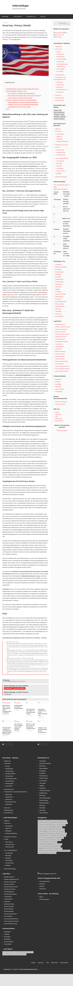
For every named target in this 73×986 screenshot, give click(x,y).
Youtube (40, 852)
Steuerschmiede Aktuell (61, 361)
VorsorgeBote (58, 391)
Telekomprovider (60, 155)
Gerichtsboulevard (60, 339)
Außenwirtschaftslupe (61, 267)
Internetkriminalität (61, 59)
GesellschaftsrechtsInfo (61, 341)
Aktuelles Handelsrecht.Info (62, 327)
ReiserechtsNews (60, 356)
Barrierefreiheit (59, 420)
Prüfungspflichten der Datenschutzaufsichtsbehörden (23, 102)
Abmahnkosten (42, 820)
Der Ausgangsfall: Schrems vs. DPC (16, 91)
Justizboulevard (59, 346)
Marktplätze (59, 139)
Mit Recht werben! (44, 899)
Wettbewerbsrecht (64, 850)
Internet (59, 827)
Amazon (56, 110)
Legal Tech (59, 136)
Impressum (58, 414)
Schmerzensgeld (42, 840)
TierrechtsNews (59, 363)
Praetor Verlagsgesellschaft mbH (28, 969)
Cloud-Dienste (60, 150)
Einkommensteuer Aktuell (62, 334)
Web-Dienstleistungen (61, 176)
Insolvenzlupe (59, 284)
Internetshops (60, 134)
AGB (56, 416)
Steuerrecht (58, 95)
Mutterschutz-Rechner (61, 401)
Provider (57, 147)
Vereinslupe (58, 314)
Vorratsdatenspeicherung (45, 850)
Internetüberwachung (62, 64)
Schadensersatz (59, 837)
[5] (25, 251)
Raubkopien (63, 835)
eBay (60, 110)
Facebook (56, 114)
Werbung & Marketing (62, 141)
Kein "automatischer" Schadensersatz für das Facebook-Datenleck (18, 727)
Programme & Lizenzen (61, 144)
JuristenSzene (59, 344)
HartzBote (58, 381)
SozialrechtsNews (60, 359)
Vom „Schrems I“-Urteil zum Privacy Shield (20, 98)
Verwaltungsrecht (59, 98)
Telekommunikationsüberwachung (47, 844)
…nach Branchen (17, 16)
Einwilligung (55, 825)
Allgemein (57, 128)
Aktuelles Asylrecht (60, 324)
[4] (34, 205)
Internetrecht (58, 49)
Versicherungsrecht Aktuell (62, 368)
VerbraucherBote (59, 389)
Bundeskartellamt (55, 822)
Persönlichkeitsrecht (61, 89)
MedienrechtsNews (60, 351)
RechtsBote (58, 384)
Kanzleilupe (58, 291)
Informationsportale (44, 881)
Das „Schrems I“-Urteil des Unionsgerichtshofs (21, 93)
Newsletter (59, 166)
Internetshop (60, 829)
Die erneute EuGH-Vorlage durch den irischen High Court (24, 95)
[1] (8, 38)
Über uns (43, 16)
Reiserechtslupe (59, 304)
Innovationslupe (59, 281)
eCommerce (58, 131)
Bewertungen (63, 820)
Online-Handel (60, 831)
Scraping (50, 840)
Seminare (41, 886)
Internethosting (60, 56)
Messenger (59, 163)
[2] (29, 120)
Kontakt (57, 412)
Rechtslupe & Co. (31, 16)
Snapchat (63, 116)
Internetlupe (20, 5)
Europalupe (58, 277)
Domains (58, 51)
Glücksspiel (41, 827)
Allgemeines (58, 46)
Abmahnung (50, 820)
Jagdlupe (57, 289)
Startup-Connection (60, 404)
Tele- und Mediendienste (61, 158)
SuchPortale (42, 889)
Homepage (53, 827)
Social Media (59, 71)
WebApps (59, 173)
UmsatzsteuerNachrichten (62, 366)
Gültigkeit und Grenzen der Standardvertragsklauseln (23, 104)
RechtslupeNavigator (60, 301)
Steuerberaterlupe (60, 306)
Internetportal (52, 829)
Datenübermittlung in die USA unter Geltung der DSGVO (22, 89)
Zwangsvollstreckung (50, 852)
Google (62, 114)
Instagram (56, 116)
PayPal (64, 833)
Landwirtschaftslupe (60, 294)
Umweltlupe (58, 311)
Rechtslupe (58, 299)
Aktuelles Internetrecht (61, 329)
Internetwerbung (60, 66)
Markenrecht (59, 87)
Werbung (56, 850)
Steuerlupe (58, 309)
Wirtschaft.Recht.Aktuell (61, 371)
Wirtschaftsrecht (19, 688)
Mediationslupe (59, 296)
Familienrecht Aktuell (60, 336)
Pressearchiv (55, 835)
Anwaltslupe (58, 264)
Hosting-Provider (60, 152)
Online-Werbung (42, 833)
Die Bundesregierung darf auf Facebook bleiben (18, 707)
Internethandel (60, 54)
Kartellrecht (52, 831)
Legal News (58, 349)
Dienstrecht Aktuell (60, 331)
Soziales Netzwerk (43, 842)
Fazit (7, 109)
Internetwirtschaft (59, 75)
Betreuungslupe (59, 272)
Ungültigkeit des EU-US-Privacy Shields (19, 107)
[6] (33, 296)
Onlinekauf (59, 833)
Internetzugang (60, 69)
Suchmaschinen (60, 171)
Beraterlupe (58, 269)
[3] (43, 196)
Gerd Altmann (14, 681)
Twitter (56, 119)
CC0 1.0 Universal (21, 681)
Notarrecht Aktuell (60, 354)
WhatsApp (61, 119)
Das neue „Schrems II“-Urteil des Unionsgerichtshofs (21, 100)
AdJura (41, 897)
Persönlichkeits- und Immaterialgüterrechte (15, 791)
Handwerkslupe (59, 279)
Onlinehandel (51, 833)
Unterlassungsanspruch (45, 846)
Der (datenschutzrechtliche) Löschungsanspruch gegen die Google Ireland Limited (6, 730)
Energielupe (58, 274)
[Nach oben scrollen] (70, 983)
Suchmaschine (53, 842)
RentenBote (58, 386)
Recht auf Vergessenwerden (46, 837)
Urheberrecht (59, 92)
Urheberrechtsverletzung (45, 848)
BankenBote (58, 379)
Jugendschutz (60, 84)
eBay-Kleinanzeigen (59, 112)
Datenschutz (8, 688)
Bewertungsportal (43, 822)
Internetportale (60, 61)
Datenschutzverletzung (44, 825)
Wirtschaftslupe (59, 316)
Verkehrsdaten (58, 848)
